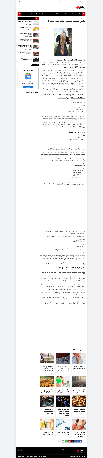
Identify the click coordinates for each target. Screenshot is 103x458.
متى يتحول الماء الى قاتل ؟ (63, 433)
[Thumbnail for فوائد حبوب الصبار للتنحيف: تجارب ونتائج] (63, 387)
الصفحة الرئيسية (82, 18)
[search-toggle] (19, 14)
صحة (48, 14)
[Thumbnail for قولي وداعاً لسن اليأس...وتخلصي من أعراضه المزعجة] (79, 429)
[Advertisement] (43, 7)
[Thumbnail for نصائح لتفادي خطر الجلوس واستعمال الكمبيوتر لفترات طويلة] (47, 364)
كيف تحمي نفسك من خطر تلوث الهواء (79, 391)
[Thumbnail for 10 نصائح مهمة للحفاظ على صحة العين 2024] (47, 406)
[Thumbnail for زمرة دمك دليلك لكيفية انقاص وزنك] (47, 429)
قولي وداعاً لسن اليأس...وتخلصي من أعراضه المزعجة (79, 434)
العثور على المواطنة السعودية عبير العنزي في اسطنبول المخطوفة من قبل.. (25, 47)
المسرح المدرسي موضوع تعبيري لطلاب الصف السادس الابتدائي (25, 40)
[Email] (63, 441)
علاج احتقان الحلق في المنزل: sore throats (79, 367)
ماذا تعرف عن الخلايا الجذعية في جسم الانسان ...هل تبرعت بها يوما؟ (63, 412)
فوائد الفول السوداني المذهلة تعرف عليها (79, 410)
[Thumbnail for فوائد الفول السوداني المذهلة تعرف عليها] (79, 406)
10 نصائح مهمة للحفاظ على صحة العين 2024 (48, 411)
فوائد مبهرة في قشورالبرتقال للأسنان (47, 391)
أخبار (80, 14)
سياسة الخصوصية (62, 1)
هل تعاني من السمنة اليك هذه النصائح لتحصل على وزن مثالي (63, 368)
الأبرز (36, 18)
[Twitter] (72, 441)
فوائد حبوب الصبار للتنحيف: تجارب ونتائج (63, 391)
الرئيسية (83, 1)
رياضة (52, 14)
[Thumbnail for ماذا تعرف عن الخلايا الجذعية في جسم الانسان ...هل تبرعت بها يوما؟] (63, 406)
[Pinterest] (69, 441)
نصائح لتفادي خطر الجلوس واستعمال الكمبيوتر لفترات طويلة (48, 369)
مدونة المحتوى (73, 456)
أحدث (84, 445)
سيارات (31, 14)
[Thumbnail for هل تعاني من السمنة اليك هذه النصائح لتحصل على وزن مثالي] (63, 364)
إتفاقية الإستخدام (70, 1)
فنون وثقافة (58, 14)
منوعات (43, 14)
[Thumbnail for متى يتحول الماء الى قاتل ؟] (63, 429)
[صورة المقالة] (36, 23)
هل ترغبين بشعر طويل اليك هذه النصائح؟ (25, 34)
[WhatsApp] (66, 441)
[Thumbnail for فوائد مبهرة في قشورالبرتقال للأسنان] (47, 387)
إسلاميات (38, 14)
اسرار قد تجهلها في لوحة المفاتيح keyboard (25, 22)
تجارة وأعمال (74, 14)
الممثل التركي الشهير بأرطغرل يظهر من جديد (26, 53)
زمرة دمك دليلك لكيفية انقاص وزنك (48, 433)
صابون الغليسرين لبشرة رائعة (26, 27)
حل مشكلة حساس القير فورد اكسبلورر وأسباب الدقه (26, 58)
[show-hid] (59, 441)
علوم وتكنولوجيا (66, 14)
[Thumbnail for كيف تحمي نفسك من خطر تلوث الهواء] (79, 387)
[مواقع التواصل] (19, 1)
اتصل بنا (75, 1)
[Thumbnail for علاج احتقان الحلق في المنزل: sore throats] (79, 364)
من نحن (80, 1)
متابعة (28, 87)
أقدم (42, 445)
